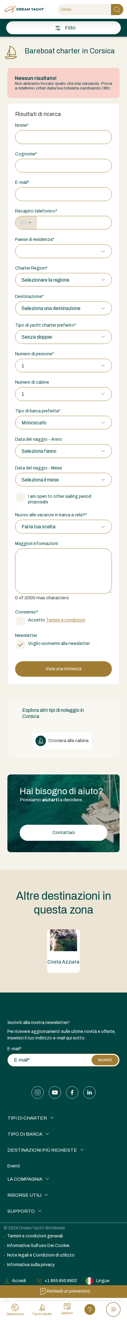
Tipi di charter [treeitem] (27, 1118)
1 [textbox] (23, 365)
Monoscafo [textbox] (34, 422)
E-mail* (14, 1048)
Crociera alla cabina (67, 740)
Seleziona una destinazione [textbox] (51, 308)
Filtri (70, 28)
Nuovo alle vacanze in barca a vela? (51, 515)
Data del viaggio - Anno (38, 439)
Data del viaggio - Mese (38, 468)
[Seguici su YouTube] (55, 1092)
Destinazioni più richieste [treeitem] (42, 1150)
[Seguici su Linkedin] (89, 1092)
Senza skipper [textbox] (37, 337)
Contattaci (63, 832)
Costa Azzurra (63, 961)
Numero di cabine (32, 382)
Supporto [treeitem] (21, 1211)
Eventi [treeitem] (13, 1166)
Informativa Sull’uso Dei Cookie (38, 1245)
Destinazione (29, 296)
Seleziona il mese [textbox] (40, 479)
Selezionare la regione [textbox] (45, 280)
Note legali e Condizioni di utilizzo (41, 1255)
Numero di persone (34, 354)
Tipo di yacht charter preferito (45, 325)
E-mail (22, 182)
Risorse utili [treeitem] (24, 1195)
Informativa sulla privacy (31, 1264)
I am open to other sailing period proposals (59, 499)
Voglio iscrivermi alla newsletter (59, 643)
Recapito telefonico (36, 211)
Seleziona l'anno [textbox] (39, 451)
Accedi (19, 1280)
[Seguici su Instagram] (37, 1092)
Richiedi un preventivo (68, 1291)
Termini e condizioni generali (35, 1236)
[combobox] (26, 222)
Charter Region (31, 268)
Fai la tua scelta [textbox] (38, 526)
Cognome (26, 154)
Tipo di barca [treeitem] (24, 1134)
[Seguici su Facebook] (72, 1092)
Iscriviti (105, 1060)
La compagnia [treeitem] (24, 1179)
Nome (22, 125)
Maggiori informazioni (36, 543)
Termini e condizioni (65, 620)
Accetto (56, 620)
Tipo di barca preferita (37, 411)
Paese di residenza (34, 239)
